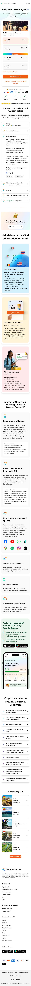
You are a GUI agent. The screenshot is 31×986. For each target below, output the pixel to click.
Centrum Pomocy (6, 894)
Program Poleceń (12, 972)
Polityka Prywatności (24, 972)
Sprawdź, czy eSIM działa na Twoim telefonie (15, 82)
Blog (3, 897)
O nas (3, 899)
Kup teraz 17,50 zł (15, 76)
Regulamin (4, 972)
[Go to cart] (27, 3)
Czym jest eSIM (6, 887)
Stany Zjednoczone (7, 927)
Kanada (4, 933)
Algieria (4, 938)
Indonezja (4, 922)
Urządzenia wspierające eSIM (9, 889)
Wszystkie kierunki (7, 940)
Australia (4, 920)
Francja (4, 930)
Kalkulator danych (14, 227)
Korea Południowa (6, 925)
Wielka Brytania (6, 935)
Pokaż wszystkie (15, 856)
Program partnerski (7, 908)
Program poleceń (6, 911)
